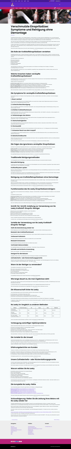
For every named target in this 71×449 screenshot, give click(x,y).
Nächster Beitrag (57, 419)
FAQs (25, 8)
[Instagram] (12, 446)
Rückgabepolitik (30, 429)
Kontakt (20, 8)
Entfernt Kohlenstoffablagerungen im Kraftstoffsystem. (22, 389)
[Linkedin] (13, 446)
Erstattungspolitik (30, 430)
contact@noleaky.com (48, 426)
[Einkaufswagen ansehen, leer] (54, 8)
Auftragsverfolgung (34, 8)
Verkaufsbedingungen (31, 426)
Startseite (12, 8)
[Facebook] (11, 446)
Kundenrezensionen (14, 428)
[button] (59, 4)
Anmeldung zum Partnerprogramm (16, 429)
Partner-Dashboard (14, 430)
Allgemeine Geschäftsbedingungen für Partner (35, 428)
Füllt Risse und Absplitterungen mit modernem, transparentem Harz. (27, 393)
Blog (28, 8)
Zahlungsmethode (30, 433)
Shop (17, 8)
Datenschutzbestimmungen (32, 427)
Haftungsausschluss (31, 434)
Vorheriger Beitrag (14, 419)
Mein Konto (12, 426)
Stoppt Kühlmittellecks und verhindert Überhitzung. (23, 388)
